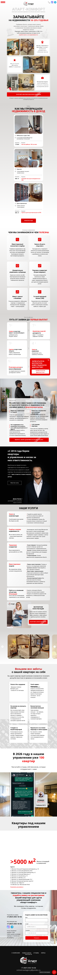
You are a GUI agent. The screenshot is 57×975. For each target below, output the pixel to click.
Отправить (36, 937)
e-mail (26, 924)
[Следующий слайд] (55, 647)
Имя (26, 917)
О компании (16, 953)
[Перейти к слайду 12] (33, 656)
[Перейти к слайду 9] (29, 656)
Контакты (28, 954)
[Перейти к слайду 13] (34, 656)
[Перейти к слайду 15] (37, 656)
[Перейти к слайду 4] (23, 656)
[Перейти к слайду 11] (32, 656)
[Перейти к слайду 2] (26, 814)
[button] (28, 94)
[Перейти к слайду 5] (24, 656)
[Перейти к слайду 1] (19, 656)
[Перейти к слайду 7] (27, 656)
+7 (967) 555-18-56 (14, 917)
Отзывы (36, 953)
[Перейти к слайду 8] (28, 656)
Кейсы (43, 953)
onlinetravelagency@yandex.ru (28, 970)
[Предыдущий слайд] (2, 794)
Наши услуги (26, 953)
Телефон (27, 930)
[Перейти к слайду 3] (22, 656)
